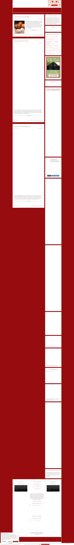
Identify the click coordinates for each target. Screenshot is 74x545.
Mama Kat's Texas (21, 3)
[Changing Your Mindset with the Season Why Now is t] (51, 166)
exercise (54, 39)
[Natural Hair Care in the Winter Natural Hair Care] (47, 164)
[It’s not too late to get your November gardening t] (51, 173)
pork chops (56, 47)
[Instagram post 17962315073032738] (59, 173)
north (47, 47)
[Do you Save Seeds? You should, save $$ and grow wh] (55, 173)
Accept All (15, 541)
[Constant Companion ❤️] (59, 166)
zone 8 (49, 53)
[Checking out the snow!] (59, 169)
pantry (54, 47)
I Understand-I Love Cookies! (45, 544)
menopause (48, 45)
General (36, 34)
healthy (48, 43)
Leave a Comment (28, 34)
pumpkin (47, 50)
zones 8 (52, 53)
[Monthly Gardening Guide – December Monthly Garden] (51, 164)
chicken (53, 36)
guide (56, 41)
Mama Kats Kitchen (36, 205)
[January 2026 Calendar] (37, 525)
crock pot (56, 36)
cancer (50, 36)
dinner (52, 38)
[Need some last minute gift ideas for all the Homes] (55, 171)
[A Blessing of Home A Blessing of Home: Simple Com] (55, 164)
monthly (56, 45)
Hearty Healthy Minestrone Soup (22, 126)
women (59, 52)
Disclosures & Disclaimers (37, 484)
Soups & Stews (41, 205)
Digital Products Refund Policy (37, 486)
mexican (53, 45)
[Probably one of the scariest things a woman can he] (47, 173)
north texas (51, 47)
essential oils (49, 39)
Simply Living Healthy (40, 34)
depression (47, 38)
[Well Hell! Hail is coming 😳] (47, 169)
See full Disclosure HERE (37, 501)
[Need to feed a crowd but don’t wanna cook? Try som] (51, 171)
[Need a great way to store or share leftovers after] (59, 171)
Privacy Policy (37, 483)
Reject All (10, 541)
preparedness (55, 48)
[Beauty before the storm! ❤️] (51, 169)
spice (56, 50)
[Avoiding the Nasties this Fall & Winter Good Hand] (47, 166)
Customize (4, 541)
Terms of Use (37, 485)
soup (55, 50)
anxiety (47, 36)
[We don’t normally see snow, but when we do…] (55, 169)
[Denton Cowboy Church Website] (53, 376)
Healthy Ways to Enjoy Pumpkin (22, 16)
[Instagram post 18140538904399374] (55, 166)
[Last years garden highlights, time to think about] (47, 171)
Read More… (56, 23)
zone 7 (47, 53)
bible (48, 36)
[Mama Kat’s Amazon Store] (37, 509)
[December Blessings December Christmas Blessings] (59, 164)
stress (59, 50)
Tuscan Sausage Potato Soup (21, 41)
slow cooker (51, 50)
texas (49, 52)
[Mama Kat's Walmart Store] (53, 391)
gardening (48, 41)
